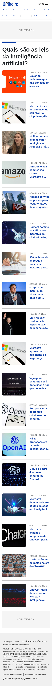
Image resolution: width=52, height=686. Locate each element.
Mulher (36, 16)
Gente (36, 10)
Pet (47, 16)
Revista (15, 10)
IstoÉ (5, 10)
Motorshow (26, 16)
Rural (26, 10)
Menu (15, 16)
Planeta (47, 10)
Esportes (5, 16)
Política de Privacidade (13, 675)
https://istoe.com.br (17, 670)
